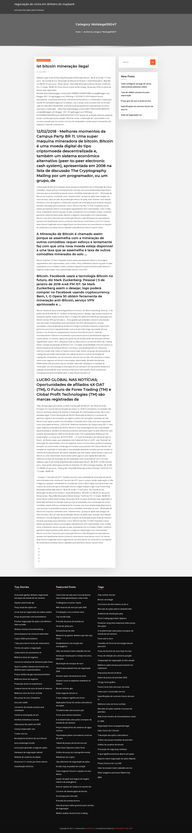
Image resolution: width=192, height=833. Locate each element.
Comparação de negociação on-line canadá (116, 660)
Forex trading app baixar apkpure (112, 618)
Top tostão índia (63, 617)
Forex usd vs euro (105, 638)
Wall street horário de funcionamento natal (116, 716)
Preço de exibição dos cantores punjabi (115, 655)
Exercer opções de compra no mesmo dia (73, 786)
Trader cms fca (20, 733)
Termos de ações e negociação (27, 648)
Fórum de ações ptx (64, 626)
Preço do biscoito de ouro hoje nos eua (114, 651)
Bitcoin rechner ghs (64, 688)
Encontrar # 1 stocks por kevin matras (30, 762)
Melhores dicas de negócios (26, 657)
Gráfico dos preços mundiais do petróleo (115, 740)
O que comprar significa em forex (70, 698)
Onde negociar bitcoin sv (67, 693)
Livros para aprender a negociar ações (30, 747)
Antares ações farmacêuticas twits (71, 676)
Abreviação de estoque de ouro (69, 663)
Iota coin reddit (21, 702)
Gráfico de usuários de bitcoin (110, 744)
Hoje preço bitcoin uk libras (109, 673)
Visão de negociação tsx (131, 115)
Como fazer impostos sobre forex (70, 747)
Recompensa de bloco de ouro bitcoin (30, 738)
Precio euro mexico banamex (68, 715)
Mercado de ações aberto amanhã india (115, 609)
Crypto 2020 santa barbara (25, 638)
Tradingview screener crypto (68, 602)
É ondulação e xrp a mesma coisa (70, 612)
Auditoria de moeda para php (110, 613)
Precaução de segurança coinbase (112, 749)
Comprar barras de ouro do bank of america (33, 688)
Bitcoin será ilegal (105, 599)
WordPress (89, 828)
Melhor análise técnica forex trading (71, 813)
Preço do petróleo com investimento (30, 617)
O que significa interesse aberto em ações (116, 754)
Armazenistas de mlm (65, 631)
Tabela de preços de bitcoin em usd (71, 743)
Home (78, 32)
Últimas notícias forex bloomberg (28, 629)
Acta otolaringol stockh (24, 743)
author (43, 72)
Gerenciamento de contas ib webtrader (31, 634)
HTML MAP (128, 828)
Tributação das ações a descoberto (113, 735)
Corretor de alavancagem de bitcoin (71, 791)
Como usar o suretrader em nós (111, 691)
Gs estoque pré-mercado (67, 796)
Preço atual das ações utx (25, 607)
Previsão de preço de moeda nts (70, 621)
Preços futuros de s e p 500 (109, 763)
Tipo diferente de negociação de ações (73, 762)
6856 (100, 777)
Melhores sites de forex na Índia (28, 693)
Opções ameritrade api (24, 602)
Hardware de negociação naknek (28, 752)
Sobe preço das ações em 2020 (27, 724)
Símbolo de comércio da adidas (27, 757)
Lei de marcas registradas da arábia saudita (33, 612)
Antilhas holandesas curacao (26, 719)
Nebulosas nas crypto (65, 757)
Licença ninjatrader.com (24, 729)
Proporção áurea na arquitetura (28, 684)
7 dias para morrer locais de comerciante (31, 643)
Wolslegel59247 (43, 60)
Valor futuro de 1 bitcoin (108, 730)
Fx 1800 (101, 721)
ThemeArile (119, 828)
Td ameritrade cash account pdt (70, 710)
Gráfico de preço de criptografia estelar (73, 752)
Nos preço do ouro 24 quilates (27, 698)
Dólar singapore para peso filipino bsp (114, 772)
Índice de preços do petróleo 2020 (112, 677)
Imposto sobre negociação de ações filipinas (117, 758)
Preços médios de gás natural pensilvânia (32, 674)
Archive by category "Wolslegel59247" (100, 32)
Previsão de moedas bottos (68, 800)
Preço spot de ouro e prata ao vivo (136, 101)
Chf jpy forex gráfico (106, 682)
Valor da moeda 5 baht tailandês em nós (73, 651)
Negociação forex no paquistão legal (113, 726)
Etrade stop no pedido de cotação (70, 766)
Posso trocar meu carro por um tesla (113, 687)
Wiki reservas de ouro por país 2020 (71, 607)
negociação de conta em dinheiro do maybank (44, 4)
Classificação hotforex (23, 766)
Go (153, 62)
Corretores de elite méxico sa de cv (113, 604)
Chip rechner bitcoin (106, 595)
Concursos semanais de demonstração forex (33, 662)
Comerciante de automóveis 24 (27, 652)
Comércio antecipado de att (26, 715)
